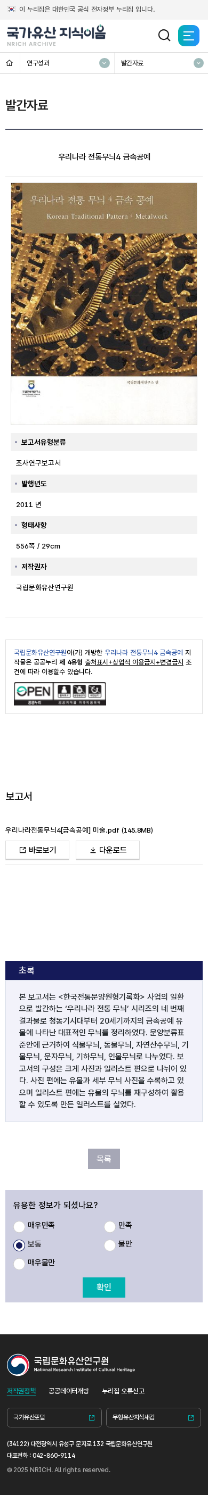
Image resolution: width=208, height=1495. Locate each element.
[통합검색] (164, 36)
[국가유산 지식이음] (56, 35)
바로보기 (42, 850)
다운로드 (112, 850)
